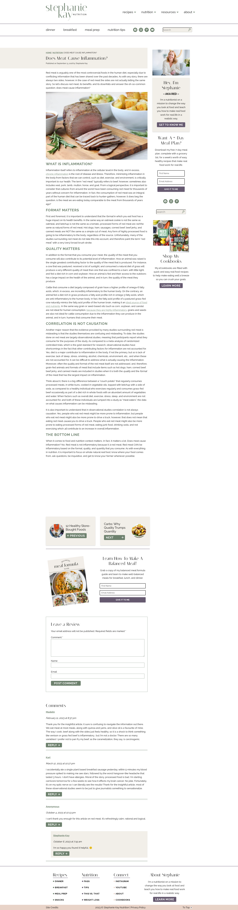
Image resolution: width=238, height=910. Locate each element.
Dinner (50, 30)
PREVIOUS (77, 535)
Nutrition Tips (116, 30)
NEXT (110, 537)
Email (54, 671)
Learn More (171, 285)
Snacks (59, 900)
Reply (52, 745)
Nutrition (58, 53)
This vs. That (92, 893)
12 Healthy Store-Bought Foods (78, 527)
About (120, 893)
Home (48, 53)
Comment (57, 637)
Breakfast (70, 30)
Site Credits (52, 907)
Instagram (122, 881)
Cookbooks (123, 900)
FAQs (87, 881)
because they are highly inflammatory (107, 310)
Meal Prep (92, 30)
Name (54, 660)
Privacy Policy (138, 907)
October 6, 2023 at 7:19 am (67, 841)
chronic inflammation (57, 174)
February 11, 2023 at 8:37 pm (61, 718)
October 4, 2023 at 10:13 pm (60, 812)
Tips (86, 887)
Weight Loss (91, 900)
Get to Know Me (171, 124)
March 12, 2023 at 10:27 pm (60, 763)
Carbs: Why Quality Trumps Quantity (114, 527)
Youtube (121, 887)
